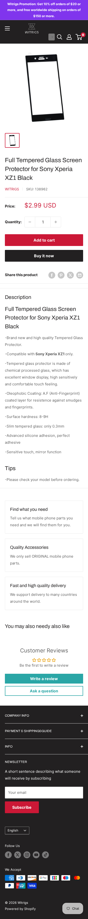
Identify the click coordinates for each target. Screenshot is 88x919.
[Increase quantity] (56, 222)
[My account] (69, 37)
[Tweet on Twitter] (70, 275)
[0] (79, 37)
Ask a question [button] (44, 690)
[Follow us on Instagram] (26, 854)
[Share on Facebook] (51, 275)
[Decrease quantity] (30, 222)
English (13, 830)
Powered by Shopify (20, 909)
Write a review (44, 678)
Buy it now (44, 255)
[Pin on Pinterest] (61, 275)
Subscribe (22, 807)
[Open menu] (7, 28)
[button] (51, 37)
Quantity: (13, 222)
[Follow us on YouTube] (36, 854)
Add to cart (44, 240)
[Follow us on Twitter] (17, 854)
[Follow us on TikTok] (45, 854)
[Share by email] (79, 275)
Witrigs (12, 189)
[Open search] (59, 37)
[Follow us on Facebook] (8, 854)
